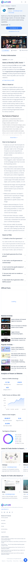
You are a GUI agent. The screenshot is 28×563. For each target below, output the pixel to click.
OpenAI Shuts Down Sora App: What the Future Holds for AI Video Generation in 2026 (13, 551)
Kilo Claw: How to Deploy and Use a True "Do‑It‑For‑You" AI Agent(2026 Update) (13, 548)
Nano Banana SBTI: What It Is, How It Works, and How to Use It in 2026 (13, 542)
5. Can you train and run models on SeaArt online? (12, 274)
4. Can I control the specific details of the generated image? (12, 268)
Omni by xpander (4, 517)
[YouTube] (4, 512)
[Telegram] (7, 512)
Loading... (14, 301)
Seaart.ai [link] (13, 5)
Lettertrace (3, 523)
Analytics (15, 50)
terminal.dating (4, 529)
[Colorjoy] (11, 458)
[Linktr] (12, 512)
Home (2, 5)
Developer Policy (23, 561)
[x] (9, 25)
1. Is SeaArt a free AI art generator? (12, 238)
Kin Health (3, 520)
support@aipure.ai (5, 509)
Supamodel (3, 532)
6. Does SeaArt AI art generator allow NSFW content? (13, 281)
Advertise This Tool (14, 31)
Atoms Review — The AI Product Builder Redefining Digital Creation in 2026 (12, 545)
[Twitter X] (2, 512)
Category (8, 5)
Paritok (2, 526)
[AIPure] (6, 2)
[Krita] (11, 485)
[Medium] (9, 512)
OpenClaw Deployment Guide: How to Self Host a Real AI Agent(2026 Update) (12, 554)
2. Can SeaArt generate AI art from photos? (12, 255)
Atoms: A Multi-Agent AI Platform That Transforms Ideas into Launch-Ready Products (13, 539)
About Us (3, 561)
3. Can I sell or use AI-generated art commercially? (12, 261)
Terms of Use (15, 561)
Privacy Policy (9, 561)
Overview (6, 50)
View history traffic (9, 80)
